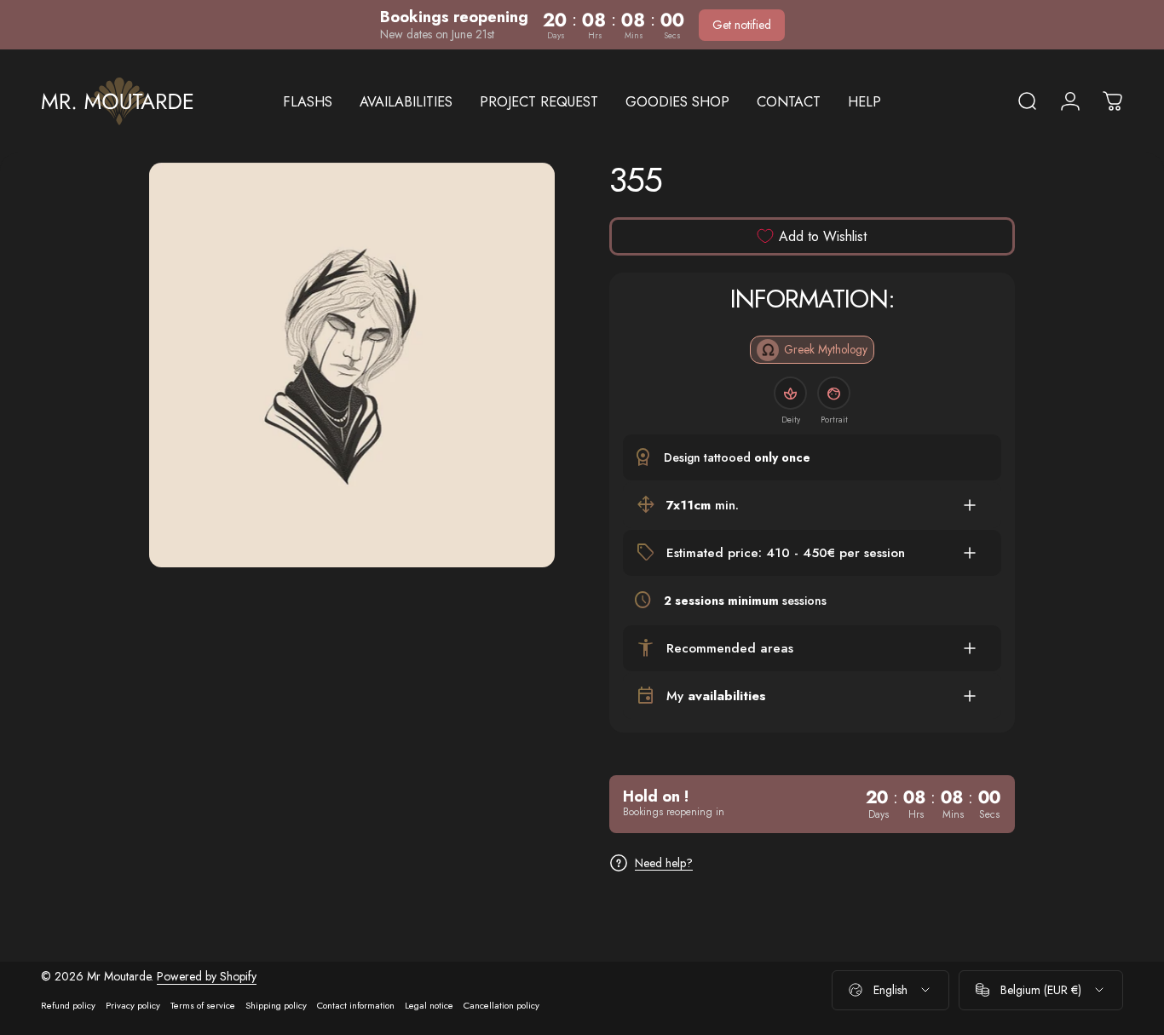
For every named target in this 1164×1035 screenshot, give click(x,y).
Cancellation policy (501, 1005)
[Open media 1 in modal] (352, 365)
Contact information (356, 1005)
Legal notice (429, 1005)
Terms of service (202, 1005)
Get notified (741, 24)
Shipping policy (276, 1005)
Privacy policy (133, 1005)
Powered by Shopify (206, 976)
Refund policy (68, 1005)
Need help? (664, 863)
